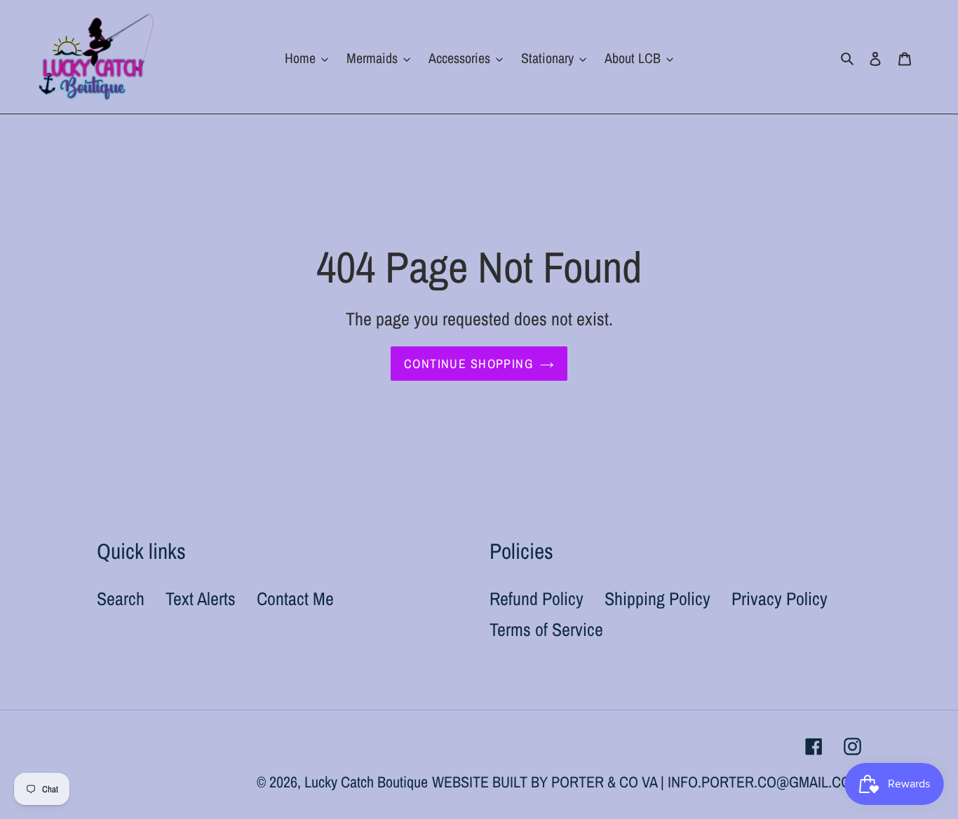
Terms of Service (546, 629)
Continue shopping (468, 363)
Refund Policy (536, 598)
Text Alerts (201, 598)
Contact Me (295, 598)
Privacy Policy (779, 598)
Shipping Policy (657, 598)
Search (120, 598)
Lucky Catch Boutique (366, 781)
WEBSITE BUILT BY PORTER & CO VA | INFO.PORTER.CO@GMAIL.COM (646, 781)
